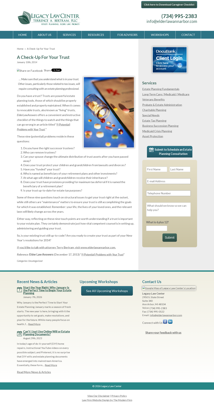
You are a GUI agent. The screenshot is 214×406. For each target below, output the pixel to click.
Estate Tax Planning (154, 120)
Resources (96, 34)
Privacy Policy (119, 395)
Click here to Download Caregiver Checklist (169, 4)
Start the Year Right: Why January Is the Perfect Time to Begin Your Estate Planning (47, 290)
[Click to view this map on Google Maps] (169, 288)
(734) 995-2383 (179, 16)
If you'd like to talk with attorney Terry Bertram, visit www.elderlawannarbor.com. (66, 247)
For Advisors (127, 34)
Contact (188, 34)
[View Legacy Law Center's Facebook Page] (165, 322)
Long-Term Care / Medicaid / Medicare (165, 94)
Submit (170, 237)
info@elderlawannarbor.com (171, 21)
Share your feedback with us (163, 332)
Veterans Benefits (153, 99)
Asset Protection (152, 136)
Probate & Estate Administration (162, 104)
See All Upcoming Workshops (107, 291)
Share (47, 70)
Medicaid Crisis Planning (157, 131)
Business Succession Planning (160, 125)
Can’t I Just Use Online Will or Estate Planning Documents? (46, 333)
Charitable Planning (154, 110)
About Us (44, 34)
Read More (34, 324)
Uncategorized (35, 260)
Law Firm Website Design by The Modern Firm (107, 399)
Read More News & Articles (34, 372)
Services (69, 34)
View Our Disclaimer (98, 395)
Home (22, 34)
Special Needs (150, 115)
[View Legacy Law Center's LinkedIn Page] (170, 322)
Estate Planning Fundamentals (160, 89)
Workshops (160, 34)
